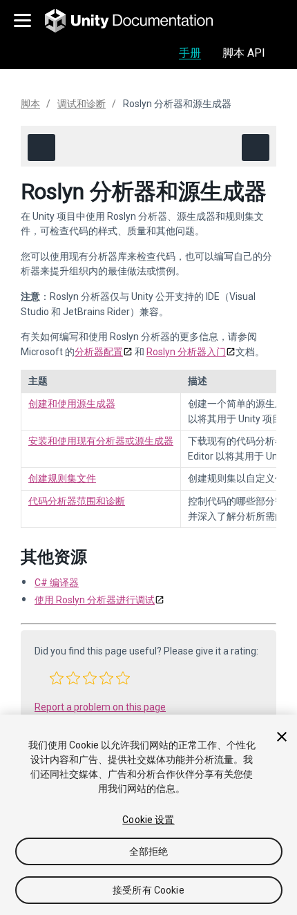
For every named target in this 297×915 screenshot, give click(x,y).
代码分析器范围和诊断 (76, 501)
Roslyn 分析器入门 (186, 351)
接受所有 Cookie (148, 890)
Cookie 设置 (148, 819)
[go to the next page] (255, 147)
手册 (190, 52)
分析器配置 (99, 351)
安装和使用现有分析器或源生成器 (100, 440)
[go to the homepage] (138, 20)
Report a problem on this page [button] (100, 707)
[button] (56, 678)
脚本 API (243, 52)
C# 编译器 (57, 582)
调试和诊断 (81, 103)
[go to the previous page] (41, 147)
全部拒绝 (149, 851)
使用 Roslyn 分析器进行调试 (95, 599)
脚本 (30, 103)
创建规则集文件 (62, 478)
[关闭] (282, 736)
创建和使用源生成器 (71, 403)
